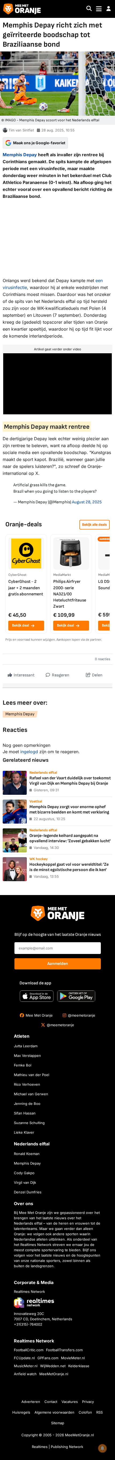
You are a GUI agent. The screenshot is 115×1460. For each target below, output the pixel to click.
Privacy (88, 1401)
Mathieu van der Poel (31, 1075)
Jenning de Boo (27, 1103)
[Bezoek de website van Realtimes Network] (34, 1302)
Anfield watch (25, 1374)
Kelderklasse (78, 1366)
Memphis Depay (20, 154)
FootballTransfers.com (64, 1350)
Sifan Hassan (25, 1113)
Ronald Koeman (27, 1154)
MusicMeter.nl (25, 1366)
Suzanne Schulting (29, 1123)
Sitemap (57, 1423)
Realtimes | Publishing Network (57, 1447)
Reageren (60, 675)
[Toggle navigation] (99, 9)
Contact (50, 1401)
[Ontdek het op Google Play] (76, 996)
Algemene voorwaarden (54, 1412)
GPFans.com (47, 1358)
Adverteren (30, 1401)
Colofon (85, 1412)
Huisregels (21, 1412)
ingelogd (29, 751)
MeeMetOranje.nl (53, 1374)
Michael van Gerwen (31, 1094)
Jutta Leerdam (25, 1046)
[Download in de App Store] (37, 996)
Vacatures (70, 1401)
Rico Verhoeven (27, 1084)
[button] (108, 9)
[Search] (89, 9)
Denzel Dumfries (27, 1192)
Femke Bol (22, 1065)
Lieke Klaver (24, 1132)
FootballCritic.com (28, 1350)
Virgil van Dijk (25, 1182)
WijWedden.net (53, 1366)
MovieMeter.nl (73, 1358)
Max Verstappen (27, 1055)
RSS (99, 1412)
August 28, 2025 (87, 502)
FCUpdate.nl (24, 1358)
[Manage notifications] (102, 1448)
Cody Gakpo (24, 1173)
